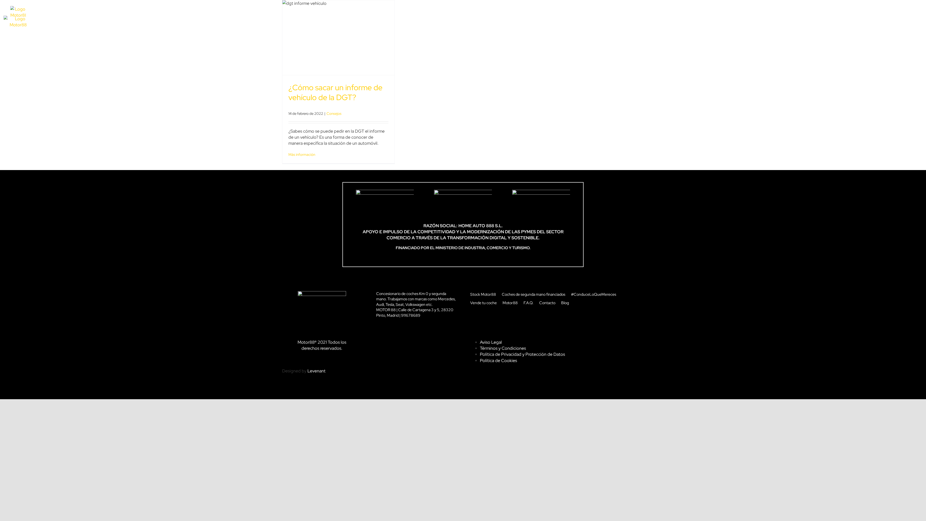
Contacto (547, 302)
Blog (565, 302)
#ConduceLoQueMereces (593, 294)
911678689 (410, 315)
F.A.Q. (528, 302)
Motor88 (510, 302)
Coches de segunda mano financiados (533, 294)
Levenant (316, 371)
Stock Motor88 (483, 294)
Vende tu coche (483, 302)
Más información (301, 154)
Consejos (334, 113)
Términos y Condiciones (503, 348)
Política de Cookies (498, 360)
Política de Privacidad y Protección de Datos (522, 354)
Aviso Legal (491, 342)
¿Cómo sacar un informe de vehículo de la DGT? (335, 92)
